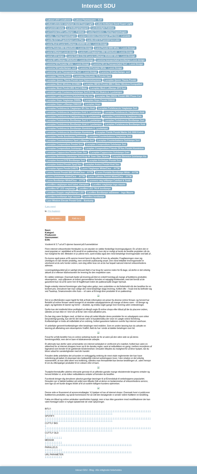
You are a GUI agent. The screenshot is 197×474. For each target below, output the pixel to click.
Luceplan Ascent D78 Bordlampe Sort (66, 160)
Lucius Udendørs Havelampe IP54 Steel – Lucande (104, 36)
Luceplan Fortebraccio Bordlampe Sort (124, 120)
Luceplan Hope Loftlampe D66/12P (64, 104)
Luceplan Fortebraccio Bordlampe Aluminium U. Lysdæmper (77, 128)
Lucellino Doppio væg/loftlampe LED (65, 192)
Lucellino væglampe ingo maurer (108, 184)
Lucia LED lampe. (55, 56)
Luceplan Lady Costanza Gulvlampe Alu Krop (70, 96)
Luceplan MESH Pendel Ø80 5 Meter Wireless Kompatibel (113, 84)
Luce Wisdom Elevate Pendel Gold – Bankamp (70, 200)
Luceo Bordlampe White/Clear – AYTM (66, 180)
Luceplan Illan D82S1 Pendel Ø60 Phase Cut (118, 96)
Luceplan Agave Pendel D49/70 (62, 168)
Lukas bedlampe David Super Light (114, 24)
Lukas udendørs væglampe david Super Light (70, 24)
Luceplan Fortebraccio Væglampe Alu (122, 116)
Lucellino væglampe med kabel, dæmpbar (68, 184)
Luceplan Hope (93, 104)
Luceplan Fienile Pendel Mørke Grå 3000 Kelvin (120, 132)
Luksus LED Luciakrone (59, 20)
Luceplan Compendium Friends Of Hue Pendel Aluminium (114, 148)
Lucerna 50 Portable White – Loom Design (68, 64)
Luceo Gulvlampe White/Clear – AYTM (66, 176)
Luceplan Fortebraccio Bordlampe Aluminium (70, 132)
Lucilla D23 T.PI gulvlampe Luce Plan (65, 40)
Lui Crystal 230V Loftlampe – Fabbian (65, 32)
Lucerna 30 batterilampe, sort (115, 72)
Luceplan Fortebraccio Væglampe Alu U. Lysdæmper (73, 116)
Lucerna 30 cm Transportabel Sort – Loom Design (72, 72)
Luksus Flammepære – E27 (88, 20)
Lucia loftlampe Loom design (61, 52)
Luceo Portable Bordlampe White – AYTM (117, 172)
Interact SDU (98, 6)
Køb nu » (76, 218)
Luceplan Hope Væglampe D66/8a (64, 100)
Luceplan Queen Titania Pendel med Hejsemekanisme (74, 80)
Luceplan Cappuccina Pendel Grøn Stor (67, 152)
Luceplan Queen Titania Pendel (120, 80)
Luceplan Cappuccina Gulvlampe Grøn (110, 152)
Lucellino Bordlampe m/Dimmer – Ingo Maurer (110, 192)
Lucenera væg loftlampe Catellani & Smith (109, 180)
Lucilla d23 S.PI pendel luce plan (103, 40)
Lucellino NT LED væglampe (61, 188)
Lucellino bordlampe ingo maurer (63, 196)
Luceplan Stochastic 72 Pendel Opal (92, 76)
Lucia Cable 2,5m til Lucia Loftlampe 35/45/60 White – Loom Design (101, 56)
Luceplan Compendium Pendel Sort (65, 144)
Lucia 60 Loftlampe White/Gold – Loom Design (70, 60)
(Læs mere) (50, 206)
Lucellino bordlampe (93, 196)
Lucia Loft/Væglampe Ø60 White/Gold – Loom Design (106, 52)
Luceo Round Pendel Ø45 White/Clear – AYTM (70, 172)
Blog (91, 470)
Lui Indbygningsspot (77, 28)
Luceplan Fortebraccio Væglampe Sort (117, 108)
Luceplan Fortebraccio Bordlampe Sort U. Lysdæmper (74, 120)
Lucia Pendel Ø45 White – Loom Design (115, 48)
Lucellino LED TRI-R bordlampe (95, 188)
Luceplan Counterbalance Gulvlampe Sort (118, 140)
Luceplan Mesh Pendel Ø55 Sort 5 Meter (67, 88)
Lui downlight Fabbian (103, 28)
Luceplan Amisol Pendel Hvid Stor (102, 164)
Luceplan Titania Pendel (59, 76)
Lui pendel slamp (55, 28)
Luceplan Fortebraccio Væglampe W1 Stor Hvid (71, 108)
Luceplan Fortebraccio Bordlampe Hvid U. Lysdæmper (74, 124)
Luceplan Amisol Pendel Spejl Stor (64, 164)
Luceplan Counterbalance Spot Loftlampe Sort (70, 140)
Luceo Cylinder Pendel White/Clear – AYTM (109, 176)
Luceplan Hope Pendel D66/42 (99, 100)
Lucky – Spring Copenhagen (61, 36)
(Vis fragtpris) (54, 211)
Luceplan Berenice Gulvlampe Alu (129, 156)
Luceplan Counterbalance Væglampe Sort (110, 136)
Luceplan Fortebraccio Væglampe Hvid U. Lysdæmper (74, 112)
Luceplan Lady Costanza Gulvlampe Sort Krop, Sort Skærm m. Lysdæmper (84, 92)
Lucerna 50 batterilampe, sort (61, 68)
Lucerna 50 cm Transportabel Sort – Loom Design (117, 64)
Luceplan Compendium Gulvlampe (64, 148)
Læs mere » (56, 218)
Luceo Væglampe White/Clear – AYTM (100, 168)
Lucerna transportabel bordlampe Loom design (121, 60)
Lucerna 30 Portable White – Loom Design (100, 68)
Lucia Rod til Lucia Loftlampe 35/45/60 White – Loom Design (77, 44)
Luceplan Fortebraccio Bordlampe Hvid (125, 124)
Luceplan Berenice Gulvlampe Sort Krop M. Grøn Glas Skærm (78, 156)
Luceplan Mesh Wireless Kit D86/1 (64, 84)
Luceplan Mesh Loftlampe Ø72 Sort (108, 88)
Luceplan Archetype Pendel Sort (104, 160)
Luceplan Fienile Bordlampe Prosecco (66, 136)
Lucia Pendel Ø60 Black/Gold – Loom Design (69, 48)
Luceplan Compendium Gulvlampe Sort (106, 144)
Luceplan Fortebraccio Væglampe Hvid (124, 112)
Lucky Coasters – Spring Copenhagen (107, 32)
